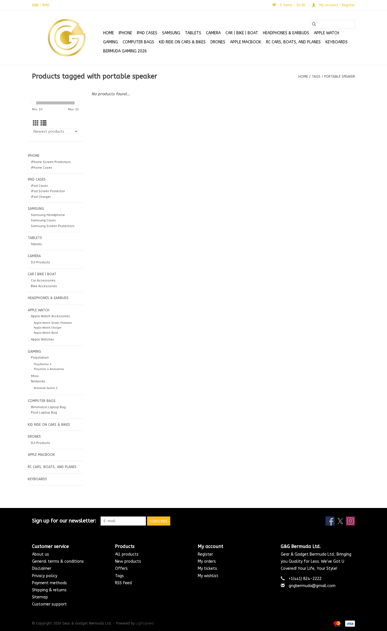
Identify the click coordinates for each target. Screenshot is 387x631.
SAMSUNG (171, 33)
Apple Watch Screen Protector (53, 323)
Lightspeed (145, 623)
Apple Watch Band (46, 332)
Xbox (35, 376)
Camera (213, 33)
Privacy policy (44, 575)
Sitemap (40, 597)
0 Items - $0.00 (292, 5)
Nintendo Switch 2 (46, 388)
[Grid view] (36, 123)
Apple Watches (42, 339)
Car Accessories (43, 280)
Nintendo (38, 381)
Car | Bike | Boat (242, 33)
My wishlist (208, 575)
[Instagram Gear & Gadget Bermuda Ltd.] (350, 521)
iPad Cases (147, 33)
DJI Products (40, 262)
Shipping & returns (49, 590)
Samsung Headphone (48, 215)
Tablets (36, 244)
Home (108, 33)
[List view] (43, 123)
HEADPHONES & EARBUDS (286, 33)
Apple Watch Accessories (50, 316)
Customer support (49, 604)
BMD (46, 5)
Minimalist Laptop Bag (48, 407)
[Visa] (349, 624)
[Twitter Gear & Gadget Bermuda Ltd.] (340, 521)
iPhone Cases (41, 168)
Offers (121, 568)
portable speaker (339, 77)
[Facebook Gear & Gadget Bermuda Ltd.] (330, 521)
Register (205, 554)
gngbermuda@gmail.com (312, 585)
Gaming (110, 42)
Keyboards (337, 42)
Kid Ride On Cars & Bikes (182, 42)
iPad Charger (41, 197)
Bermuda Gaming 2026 (125, 51)
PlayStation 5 (43, 364)
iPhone (125, 33)
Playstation (40, 357)
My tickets (207, 568)
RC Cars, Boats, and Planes (293, 42)
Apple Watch (326, 33)
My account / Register (336, 5)
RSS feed (123, 583)
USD (36, 5)
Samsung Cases (43, 220)
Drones (217, 42)
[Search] (314, 24)
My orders (207, 561)
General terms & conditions (58, 561)
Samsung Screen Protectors (53, 226)
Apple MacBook (245, 42)
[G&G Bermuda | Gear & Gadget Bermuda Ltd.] (66, 37)
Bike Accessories (44, 286)
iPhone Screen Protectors (51, 162)
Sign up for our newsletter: (64, 521)
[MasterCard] (336, 624)
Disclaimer (41, 568)
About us (40, 554)
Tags (316, 77)
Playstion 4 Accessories (49, 369)
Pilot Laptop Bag (44, 412)
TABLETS (193, 33)
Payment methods (49, 583)
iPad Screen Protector (48, 191)
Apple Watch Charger (47, 327)
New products (128, 561)
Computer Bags (138, 42)
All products (127, 554)
